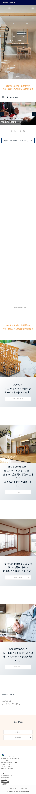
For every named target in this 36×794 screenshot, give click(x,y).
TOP (2, 773)
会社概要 (4, 784)
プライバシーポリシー (14, 788)
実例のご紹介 (5, 782)
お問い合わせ (24, 788)
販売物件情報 (5, 778)
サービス (4, 780)
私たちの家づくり (6, 775)
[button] (2, 114)
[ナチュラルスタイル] (8, 2)
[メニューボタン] (33, 2)
